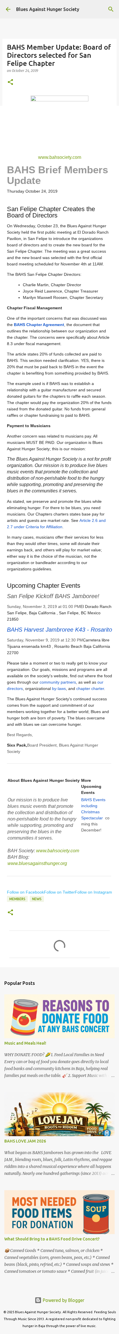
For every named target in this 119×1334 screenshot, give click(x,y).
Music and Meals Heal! (25, 1043)
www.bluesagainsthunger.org (37, 863)
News (37, 899)
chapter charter (90, 688)
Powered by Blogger (63, 1300)
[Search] (110, 9)
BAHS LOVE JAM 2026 (25, 1141)
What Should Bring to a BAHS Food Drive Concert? (52, 1239)
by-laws (59, 688)
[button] (10, 82)
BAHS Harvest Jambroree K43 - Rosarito (59, 629)
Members (17, 899)
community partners (58, 682)
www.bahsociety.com (59, 157)
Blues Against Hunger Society (47, 9)
